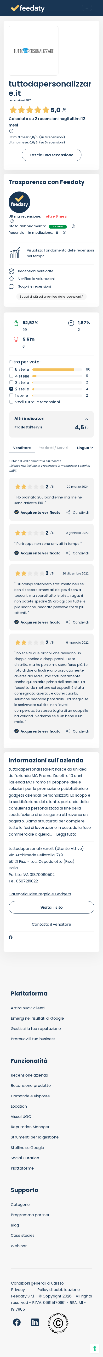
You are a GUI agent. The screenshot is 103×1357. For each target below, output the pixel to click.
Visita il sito (51, 907)
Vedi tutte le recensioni (37, 402)
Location (19, 1106)
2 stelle (22, 389)
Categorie (20, 1204)
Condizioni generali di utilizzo (37, 1283)
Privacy (18, 1289)
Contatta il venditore (51, 924)
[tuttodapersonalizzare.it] (33, 51)
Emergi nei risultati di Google (37, 1018)
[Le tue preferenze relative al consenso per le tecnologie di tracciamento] (94, 1348)
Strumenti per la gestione (35, 1137)
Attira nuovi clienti (28, 1008)
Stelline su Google (27, 1147)
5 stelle (22, 369)
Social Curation (25, 1158)
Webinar (19, 1246)
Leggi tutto (66, 834)
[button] (51, 253)
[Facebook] (10, 937)
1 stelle (21, 395)
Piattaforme (22, 1168)
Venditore (22, 447)
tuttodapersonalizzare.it (50, 88)
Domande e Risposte (30, 1096)
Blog (15, 1225)
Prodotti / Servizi (53, 447)
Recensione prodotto (31, 1085)
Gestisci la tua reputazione (36, 1028)
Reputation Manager (30, 1127)
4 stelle (22, 376)
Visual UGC (21, 1116)
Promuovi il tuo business (33, 1039)
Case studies (22, 1235)
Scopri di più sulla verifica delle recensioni (50, 297)
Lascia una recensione (52, 155)
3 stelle (22, 382)
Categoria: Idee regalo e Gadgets (40, 894)
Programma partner (30, 1215)
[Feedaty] (28, 9)
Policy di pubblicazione (58, 1289)
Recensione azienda (29, 1075)
